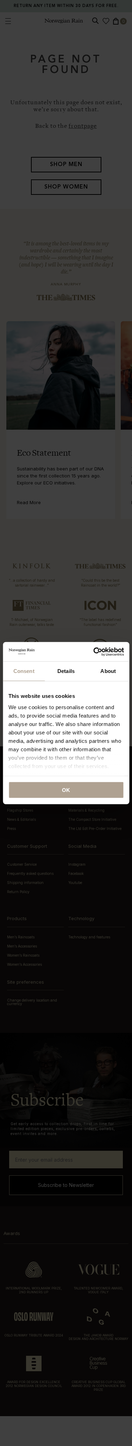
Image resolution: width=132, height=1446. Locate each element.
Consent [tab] (23, 671)
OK (66, 790)
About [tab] (108, 671)
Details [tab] (66, 671)
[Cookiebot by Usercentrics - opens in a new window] (94, 651)
